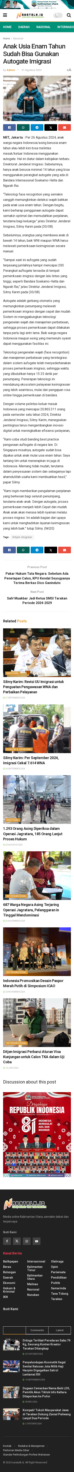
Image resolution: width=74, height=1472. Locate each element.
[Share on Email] (64, 127)
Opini (54, 1266)
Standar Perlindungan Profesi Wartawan (26, 1454)
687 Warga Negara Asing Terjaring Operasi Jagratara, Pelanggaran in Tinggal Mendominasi (31, 909)
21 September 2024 (15, 698)
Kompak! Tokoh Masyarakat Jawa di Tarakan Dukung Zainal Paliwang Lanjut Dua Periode (47, 1414)
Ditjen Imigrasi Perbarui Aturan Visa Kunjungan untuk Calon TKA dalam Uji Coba (33, 1056)
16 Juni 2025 (11, 1068)
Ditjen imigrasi (22, 537)
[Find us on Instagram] (27, 1241)
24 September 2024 (15, 769)
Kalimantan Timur (35, 1268)
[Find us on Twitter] (17, 1241)
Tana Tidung (59, 1293)
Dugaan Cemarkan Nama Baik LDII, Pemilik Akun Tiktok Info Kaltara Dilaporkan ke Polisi (46, 1392)
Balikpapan (10, 1261)
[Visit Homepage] (30, 15)
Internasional (16, 896)
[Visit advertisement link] (37, 4)
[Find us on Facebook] (7, 1241)
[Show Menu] (5, 15)
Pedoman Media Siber (16, 1450)
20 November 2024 (15, 992)
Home (7, 27)
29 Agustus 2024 (14, 845)
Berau (7, 1266)
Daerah (24, 27)
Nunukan (33, 1295)
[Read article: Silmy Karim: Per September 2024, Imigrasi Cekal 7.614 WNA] (37, 728)
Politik (55, 1283)
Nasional (43, 27)
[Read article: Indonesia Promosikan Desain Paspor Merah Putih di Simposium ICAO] (37, 951)
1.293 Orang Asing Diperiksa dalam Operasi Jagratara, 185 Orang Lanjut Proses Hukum (32, 833)
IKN (5, 1297)
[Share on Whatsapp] (23, 127)
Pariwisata (58, 1272)
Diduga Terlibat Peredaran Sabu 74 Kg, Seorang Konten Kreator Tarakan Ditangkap (46, 1344)
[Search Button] (69, 15)
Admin (11, 70)
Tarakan (56, 1299)
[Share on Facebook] (9, 127)
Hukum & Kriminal (18, 749)
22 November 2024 (15, 921)
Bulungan (9, 1272)
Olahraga (57, 1261)
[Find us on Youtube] (36, 1241)
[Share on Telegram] (37, 127)
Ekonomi (9, 1283)
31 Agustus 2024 (32, 70)
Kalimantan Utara (35, 1277)
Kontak (7, 1445)
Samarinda (58, 1288)
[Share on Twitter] (50, 127)
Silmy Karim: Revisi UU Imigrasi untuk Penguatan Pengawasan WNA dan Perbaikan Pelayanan (33, 686)
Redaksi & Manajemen (31, 1445)
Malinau (32, 1284)
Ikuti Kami (10, 1309)
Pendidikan (59, 1277)
